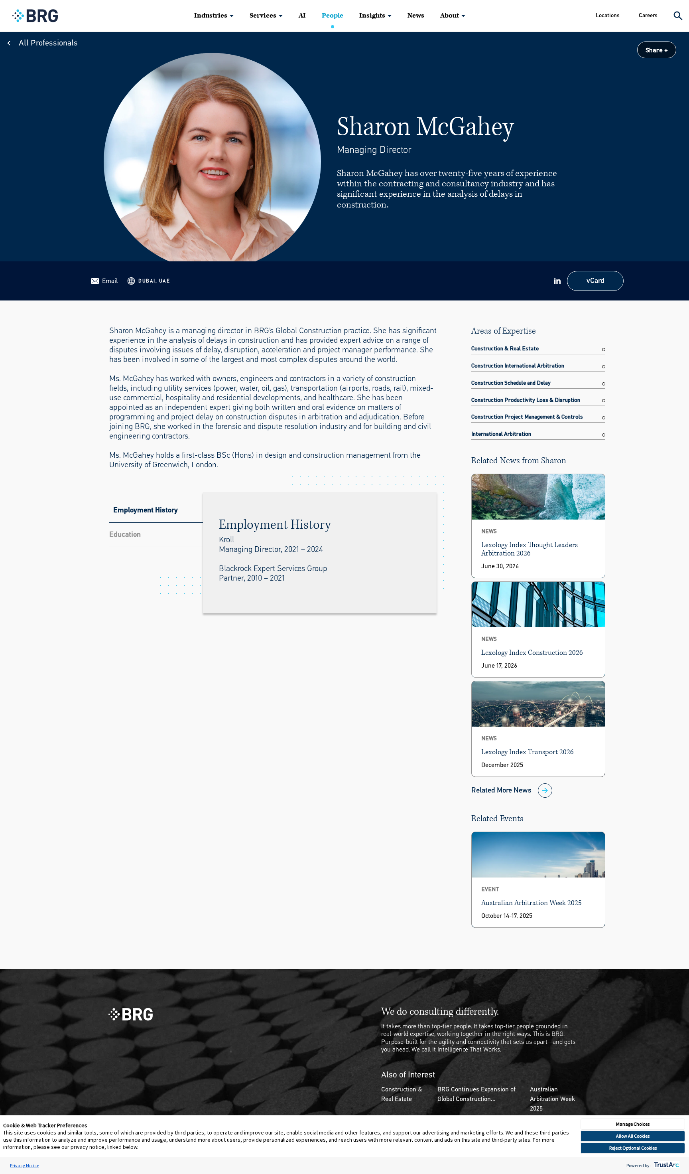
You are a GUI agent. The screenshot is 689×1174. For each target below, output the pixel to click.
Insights (372, 15)
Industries (210, 15)
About (449, 15)
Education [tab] (125, 534)
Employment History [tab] (145, 510)
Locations (608, 15)
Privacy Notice (24, 1165)
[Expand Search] (678, 16)
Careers (648, 15)
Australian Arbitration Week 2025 (552, 1099)
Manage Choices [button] (633, 1124)
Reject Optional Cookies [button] (633, 1148)
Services (263, 15)
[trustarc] (666, 1165)
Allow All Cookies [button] (633, 1136)
